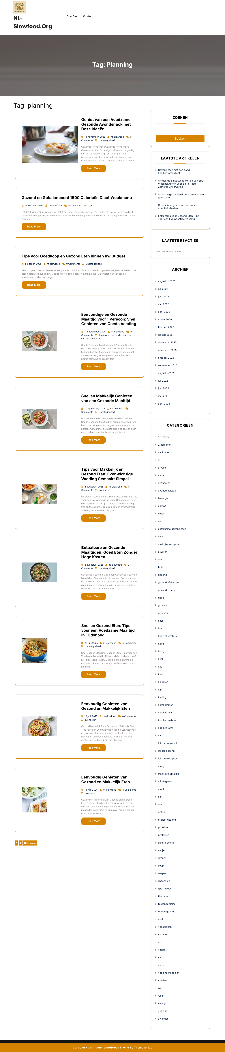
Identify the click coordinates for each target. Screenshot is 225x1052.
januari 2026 (165, 334)
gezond (162, 574)
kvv (160, 735)
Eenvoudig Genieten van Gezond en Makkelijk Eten (105, 706)
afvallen (162, 467)
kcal (90, 205)
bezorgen (163, 498)
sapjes (161, 850)
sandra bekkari (166, 842)
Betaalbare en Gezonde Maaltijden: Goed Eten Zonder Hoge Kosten (109, 552)
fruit (160, 567)
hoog (161, 651)
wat (160, 988)
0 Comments (75, 205)
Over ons (71, 16)
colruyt (162, 505)
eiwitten (162, 551)
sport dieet (164, 888)
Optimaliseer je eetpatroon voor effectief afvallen (176, 207)
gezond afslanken (168, 582)
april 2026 (164, 311)
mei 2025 (163, 396)
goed (161, 597)
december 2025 (167, 342)
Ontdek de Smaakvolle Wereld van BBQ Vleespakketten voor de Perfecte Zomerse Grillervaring (181, 183)
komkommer (165, 704)
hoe (160, 628)
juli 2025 (163, 380)
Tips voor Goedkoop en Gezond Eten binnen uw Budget (73, 256)
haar (160, 620)
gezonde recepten (121, 335)
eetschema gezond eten (172, 528)
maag (161, 766)
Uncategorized (107, 140)
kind (160, 674)
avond (161, 475)
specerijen (164, 880)
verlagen (163, 934)
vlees (161, 965)
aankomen (164, 452)
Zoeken (180, 117)
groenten (163, 613)
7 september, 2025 (94, 408)
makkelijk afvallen (168, 773)
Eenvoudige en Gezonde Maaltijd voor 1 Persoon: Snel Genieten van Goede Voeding (108, 319)
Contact (88, 16)
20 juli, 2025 (91, 642)
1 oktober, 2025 (33, 263)
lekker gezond (166, 750)
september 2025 (167, 365)
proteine (163, 827)
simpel (162, 857)
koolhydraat (165, 712)
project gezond (167, 819)
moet (161, 789)
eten (160, 559)
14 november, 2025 (95, 136)
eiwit (161, 536)
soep (161, 865)
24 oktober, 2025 (34, 205)
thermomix (164, 896)
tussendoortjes (166, 903)
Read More (93, 168)
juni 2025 (163, 388)
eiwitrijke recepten (169, 544)
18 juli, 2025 (91, 716)
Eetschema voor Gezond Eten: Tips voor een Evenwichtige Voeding (178, 217)
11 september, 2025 (95, 331)
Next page (30, 843)
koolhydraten (165, 727)
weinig (162, 1003)
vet (160, 942)
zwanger (163, 1018)
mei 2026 (163, 304)
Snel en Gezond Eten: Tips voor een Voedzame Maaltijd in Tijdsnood (108, 630)
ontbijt (162, 812)
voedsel (162, 980)
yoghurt (162, 1011)
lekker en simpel (167, 743)
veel (160, 919)
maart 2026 (165, 319)
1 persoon (104, 335)
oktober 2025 (166, 357)
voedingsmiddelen (168, 972)
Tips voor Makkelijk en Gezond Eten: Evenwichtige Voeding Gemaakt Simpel (107, 474)
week (161, 995)
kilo (160, 666)
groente (162, 605)
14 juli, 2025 (91, 789)
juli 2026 (163, 288)
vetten (161, 949)
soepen (162, 873)
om (160, 804)
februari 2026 (166, 327)
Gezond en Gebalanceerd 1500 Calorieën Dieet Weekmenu (77, 197)
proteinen (163, 834)
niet (160, 796)
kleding (162, 697)
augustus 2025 (166, 373)
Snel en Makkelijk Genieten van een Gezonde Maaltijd (106, 398)
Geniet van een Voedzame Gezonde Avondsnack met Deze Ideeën (106, 124)
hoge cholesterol (168, 636)
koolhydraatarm (167, 720)
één (160, 521)
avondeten (104, 490)
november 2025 (167, 350)
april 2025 (164, 403)
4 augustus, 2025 (94, 486)
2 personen (164, 444)
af (159, 459)
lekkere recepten (90, 338)
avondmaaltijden (167, 490)
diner (161, 513)
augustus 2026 (166, 281)
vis (159, 957)
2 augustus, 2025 (94, 564)
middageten (165, 781)
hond (161, 643)
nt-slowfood (117, 136)
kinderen (163, 681)
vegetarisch (165, 926)
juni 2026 (163, 296)
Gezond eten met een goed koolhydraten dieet (174, 171)
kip (160, 689)
